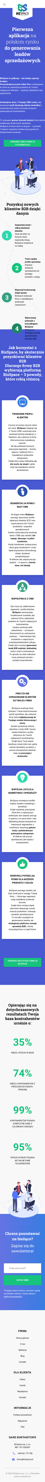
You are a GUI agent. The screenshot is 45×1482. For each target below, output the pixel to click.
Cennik (23, 1385)
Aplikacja (22, 1350)
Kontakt (22, 1362)
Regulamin (22, 1421)
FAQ (22, 1427)
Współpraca (22, 1391)
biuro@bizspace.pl (25, 1459)
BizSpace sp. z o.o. (22, 1444)
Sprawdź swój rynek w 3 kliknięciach (22, 143)
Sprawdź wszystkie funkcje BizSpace (23, 962)
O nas (22, 1344)
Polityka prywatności (22, 1415)
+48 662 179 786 (25, 1453)
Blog (22, 1356)
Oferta (22, 1379)
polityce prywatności (13, 1296)
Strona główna (22, 1338)
